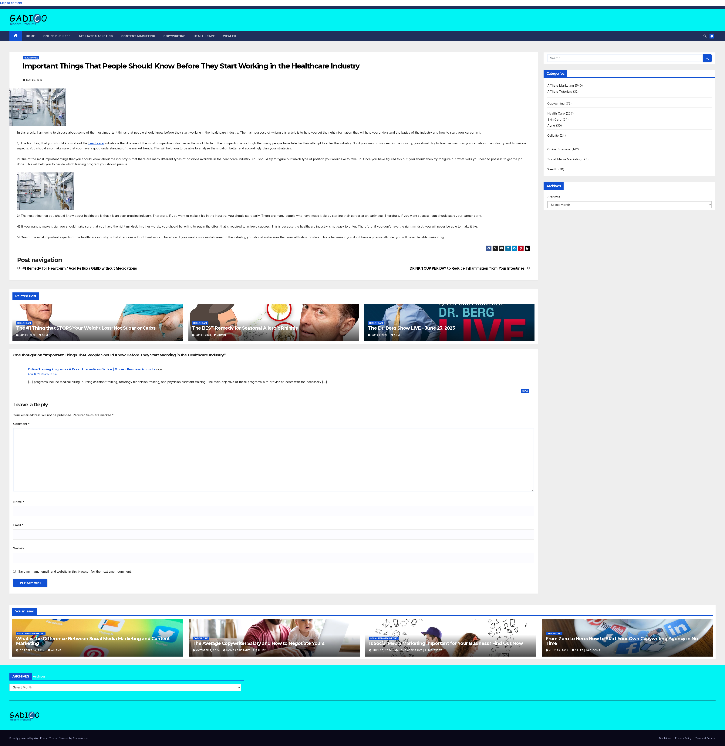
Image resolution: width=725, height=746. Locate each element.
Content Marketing (138, 36)
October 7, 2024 (208, 650)
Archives (553, 197)
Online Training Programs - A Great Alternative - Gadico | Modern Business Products (91, 369)
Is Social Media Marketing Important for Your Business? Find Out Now (446, 643)
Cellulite (553, 135)
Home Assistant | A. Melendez (420, 650)
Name (18, 502)
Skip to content (11, 3)
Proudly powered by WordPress (28, 738)
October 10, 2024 (32, 650)
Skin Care (554, 119)
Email (18, 525)
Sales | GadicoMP (587, 650)
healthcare (96, 143)
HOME (30, 36)
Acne (551, 125)
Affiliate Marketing (96, 36)
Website (18, 548)
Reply (525, 391)
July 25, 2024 (383, 650)
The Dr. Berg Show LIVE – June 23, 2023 (411, 328)
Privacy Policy (683, 738)
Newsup (64, 738)
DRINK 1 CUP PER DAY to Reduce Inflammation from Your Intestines (467, 268)
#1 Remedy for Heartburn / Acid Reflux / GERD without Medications (79, 268)
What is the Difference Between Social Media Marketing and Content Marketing (93, 641)
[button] (704, 36)
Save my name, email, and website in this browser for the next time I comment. (75, 571)
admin (46, 335)
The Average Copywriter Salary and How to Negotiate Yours (258, 643)
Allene (56, 650)
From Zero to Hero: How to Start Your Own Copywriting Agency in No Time (622, 641)
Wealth (229, 36)
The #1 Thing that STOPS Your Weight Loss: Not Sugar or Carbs (85, 328)
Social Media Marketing (564, 159)
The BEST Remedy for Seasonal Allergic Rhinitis (245, 328)
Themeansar (80, 738)
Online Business (57, 36)
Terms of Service (705, 738)
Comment (21, 424)
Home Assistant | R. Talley (246, 650)
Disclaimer (665, 738)
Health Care (204, 36)
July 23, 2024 (559, 650)
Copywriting (174, 36)
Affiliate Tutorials (559, 91)
